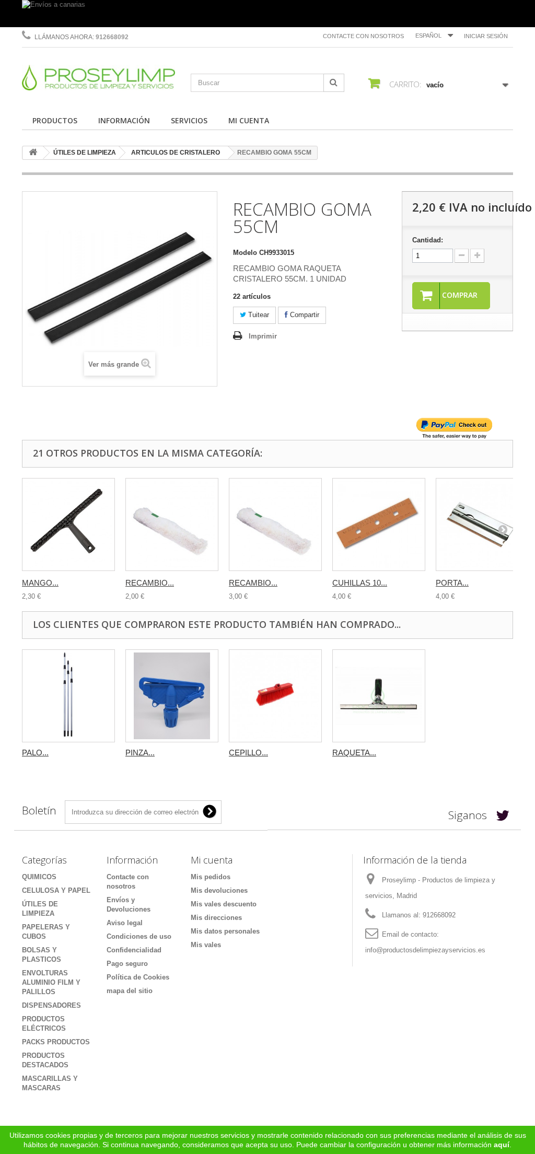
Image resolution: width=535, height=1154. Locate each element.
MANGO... (40, 582)
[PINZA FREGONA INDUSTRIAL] (171, 695)
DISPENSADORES (51, 1005)
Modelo (245, 253)
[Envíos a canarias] (267, 13)
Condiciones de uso (139, 936)
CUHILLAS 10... (359, 582)
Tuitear (257, 315)
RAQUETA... (354, 752)
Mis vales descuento (224, 904)
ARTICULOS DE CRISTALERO (175, 152)
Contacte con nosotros (363, 36)
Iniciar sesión (486, 36)
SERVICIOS (189, 120)
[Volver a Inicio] (33, 152)
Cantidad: (427, 240)
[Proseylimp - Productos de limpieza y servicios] (98, 77)
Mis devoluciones (219, 890)
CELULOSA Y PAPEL (56, 890)
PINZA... (140, 752)
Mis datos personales (225, 931)
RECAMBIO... (149, 582)
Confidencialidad (134, 950)
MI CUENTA (248, 120)
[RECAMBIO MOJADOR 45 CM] (275, 524)
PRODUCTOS (54, 120)
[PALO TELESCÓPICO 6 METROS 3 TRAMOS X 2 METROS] (68, 695)
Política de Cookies (138, 977)
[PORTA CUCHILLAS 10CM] (482, 524)
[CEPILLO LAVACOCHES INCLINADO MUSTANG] (275, 695)
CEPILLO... (248, 752)
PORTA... (452, 582)
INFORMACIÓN (124, 120)
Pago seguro (127, 964)
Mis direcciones (216, 918)
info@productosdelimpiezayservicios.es (425, 950)
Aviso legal (125, 923)
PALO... (35, 752)
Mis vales (206, 945)
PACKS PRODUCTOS (56, 1042)
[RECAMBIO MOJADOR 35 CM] (171, 524)
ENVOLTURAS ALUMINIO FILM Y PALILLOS (51, 982)
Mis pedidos (210, 877)
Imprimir (263, 336)
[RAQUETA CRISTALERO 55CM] (378, 695)
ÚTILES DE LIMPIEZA (84, 152)
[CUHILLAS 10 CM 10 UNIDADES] (378, 524)
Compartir (303, 315)
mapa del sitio (130, 991)
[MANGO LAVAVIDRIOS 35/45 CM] (68, 524)
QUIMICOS (39, 877)
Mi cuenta (211, 860)
